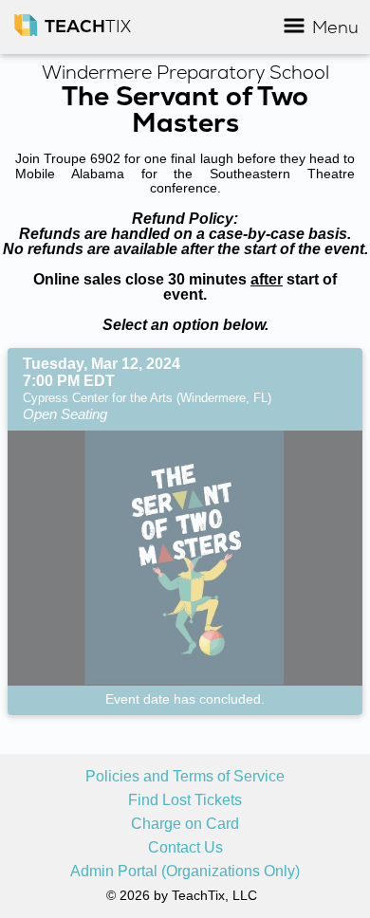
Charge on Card (185, 824)
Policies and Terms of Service (185, 776)
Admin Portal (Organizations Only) (185, 871)
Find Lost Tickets (185, 800)
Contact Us (185, 847)
